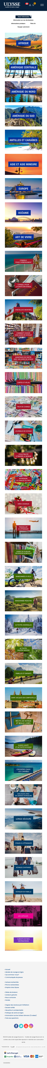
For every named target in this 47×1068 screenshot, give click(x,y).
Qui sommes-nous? (12, 975)
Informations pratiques (18, 23)
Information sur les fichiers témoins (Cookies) (21, 1015)
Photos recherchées (12, 985)
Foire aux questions (11, 1018)
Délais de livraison (11, 992)
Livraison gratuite (11, 995)
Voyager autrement (23, 27)
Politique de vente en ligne (14, 1013)
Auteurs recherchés (12, 982)
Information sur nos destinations (23, 20)
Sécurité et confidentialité (14, 1010)
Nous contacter (10, 997)
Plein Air (33, 23)
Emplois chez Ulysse (12, 987)
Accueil (7, 969)
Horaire (7, 1000)
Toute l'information (23, 17)
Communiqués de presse (14, 977)
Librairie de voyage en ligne (14, 972)
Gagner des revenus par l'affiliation (17, 1005)
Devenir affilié (10, 1007)
